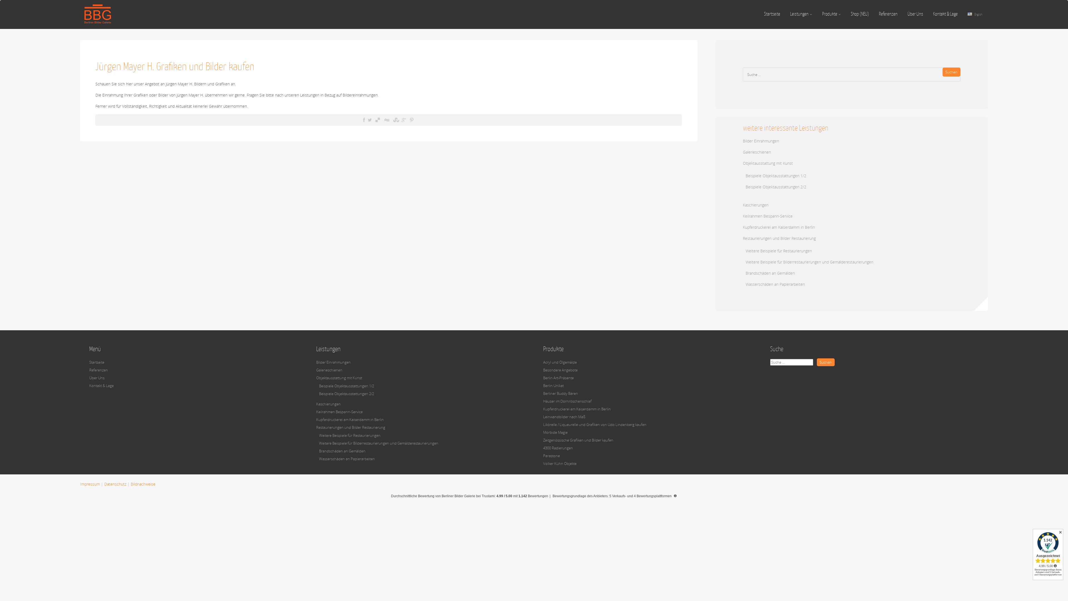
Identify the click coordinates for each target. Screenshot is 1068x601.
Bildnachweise (143, 484)
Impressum (90, 484)
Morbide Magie (555, 432)
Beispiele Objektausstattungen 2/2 (776, 186)
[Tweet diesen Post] (369, 119)
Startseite (772, 14)
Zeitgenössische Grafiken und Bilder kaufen (578, 440)
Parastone (551, 455)
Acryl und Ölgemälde (560, 362)
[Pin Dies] (411, 119)
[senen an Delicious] (377, 119)
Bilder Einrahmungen (761, 141)
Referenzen (888, 14)
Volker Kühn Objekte (560, 463)
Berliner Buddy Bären (560, 393)
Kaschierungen (755, 205)
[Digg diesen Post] (386, 119)
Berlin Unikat (553, 385)
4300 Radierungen (558, 447)
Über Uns (915, 14)
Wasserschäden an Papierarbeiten (775, 284)
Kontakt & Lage (945, 14)
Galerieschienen (757, 152)
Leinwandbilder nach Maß (564, 416)
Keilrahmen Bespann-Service (768, 216)
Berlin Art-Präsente (558, 377)
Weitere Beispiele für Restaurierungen (779, 250)
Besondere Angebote (560, 370)
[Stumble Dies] (395, 119)
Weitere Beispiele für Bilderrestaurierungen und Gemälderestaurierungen (809, 262)
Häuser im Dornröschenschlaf (567, 401)
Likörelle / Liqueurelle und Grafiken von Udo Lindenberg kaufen (594, 424)
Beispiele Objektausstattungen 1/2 (776, 175)
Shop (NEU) (860, 14)
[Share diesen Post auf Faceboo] (364, 119)
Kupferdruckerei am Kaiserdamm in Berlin (779, 227)
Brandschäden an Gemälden (770, 273)
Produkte (829, 14)
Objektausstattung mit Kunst (768, 163)
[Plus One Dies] (403, 119)
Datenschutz (115, 484)
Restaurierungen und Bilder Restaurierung (779, 238)
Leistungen (799, 14)
